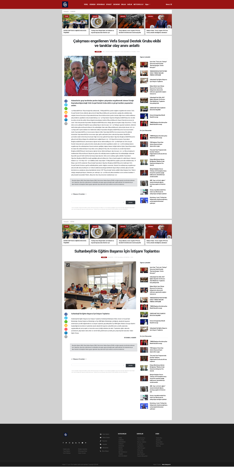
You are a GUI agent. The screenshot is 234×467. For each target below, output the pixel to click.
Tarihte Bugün (141, 448)
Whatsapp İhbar (82, 451)
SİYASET (109, 4)
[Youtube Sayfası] (73, 442)
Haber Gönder (82, 453)
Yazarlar (104, 441)
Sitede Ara (159, 438)
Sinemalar (140, 450)
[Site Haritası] (83, 442)
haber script (132, 464)
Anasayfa (66, 11)
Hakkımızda (66, 449)
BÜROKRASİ (101, 4)
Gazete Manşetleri (142, 456)
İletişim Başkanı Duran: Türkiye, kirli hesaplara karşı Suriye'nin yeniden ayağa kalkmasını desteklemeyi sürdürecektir (158, 172)
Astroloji (158, 446)
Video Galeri (106, 437)
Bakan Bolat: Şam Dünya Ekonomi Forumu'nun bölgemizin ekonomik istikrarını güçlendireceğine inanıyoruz (158, 89)
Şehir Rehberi (141, 454)
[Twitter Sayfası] (67, 442)
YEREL (86, 4)
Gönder (131, 202)
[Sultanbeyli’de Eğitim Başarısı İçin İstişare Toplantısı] (100, 285)
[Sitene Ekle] (86, 442)
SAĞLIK (129, 4)
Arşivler (104, 444)
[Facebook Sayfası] (64, 442)
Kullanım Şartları (82, 449)
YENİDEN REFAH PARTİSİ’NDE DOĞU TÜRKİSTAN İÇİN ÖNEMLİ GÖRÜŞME (158, 73)
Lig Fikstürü (140, 446)
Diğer (147, 4)
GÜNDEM (92, 4)
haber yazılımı (102, 464)
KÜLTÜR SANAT (123, 456)
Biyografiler (159, 442)
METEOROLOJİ (138, 4)
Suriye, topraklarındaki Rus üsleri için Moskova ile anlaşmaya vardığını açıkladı (158, 191)
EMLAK (123, 4)
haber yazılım (125, 464)
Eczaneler (140, 444)
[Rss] (80, 442)
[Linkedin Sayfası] (76, 442)
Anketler (158, 440)
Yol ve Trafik (140, 440)
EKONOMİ (116, 4)
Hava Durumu (141, 438)
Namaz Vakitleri (141, 442)
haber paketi (110, 464)
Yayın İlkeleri (66, 451)
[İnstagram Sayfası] (70, 442)
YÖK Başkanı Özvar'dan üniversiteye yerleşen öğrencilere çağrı (156, 144)
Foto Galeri (105, 434)
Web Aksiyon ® (166, 464)
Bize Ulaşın (105, 451)
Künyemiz (105, 447)
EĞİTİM (72, 221)
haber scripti (117, 464)
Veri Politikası (66, 453)
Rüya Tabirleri (160, 444)
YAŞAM (121, 454)
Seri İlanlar (140, 452)
